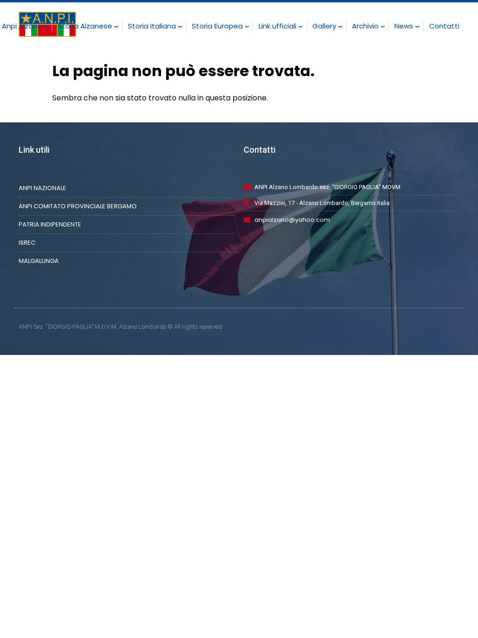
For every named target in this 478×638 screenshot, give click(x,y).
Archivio (365, 26)
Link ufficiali (277, 26)
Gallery (324, 26)
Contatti (444, 26)
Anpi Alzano (22, 26)
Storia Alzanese (85, 26)
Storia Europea (217, 26)
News (403, 26)
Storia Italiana (152, 26)
